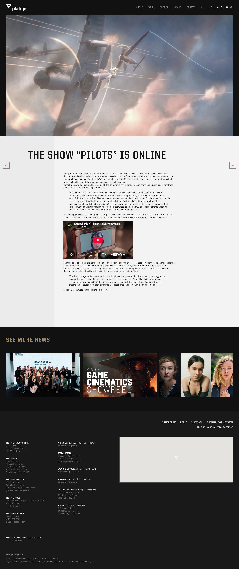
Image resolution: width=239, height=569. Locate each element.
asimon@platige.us (14, 464)
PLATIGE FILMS (169, 422)
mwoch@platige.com (15, 540)
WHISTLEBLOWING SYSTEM (220, 422)
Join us (177, 7)
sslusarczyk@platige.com (69, 514)
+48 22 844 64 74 (13, 451)
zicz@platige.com (65, 459)
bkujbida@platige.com (16, 522)
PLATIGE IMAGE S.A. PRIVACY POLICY (215, 427)
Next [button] (232, 375)
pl (202, 7)
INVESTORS (196, 422)
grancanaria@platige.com (17, 490)
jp (210, 7)
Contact (191, 7)
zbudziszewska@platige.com (70, 461)
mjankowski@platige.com (69, 472)
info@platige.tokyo (14, 506)
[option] (43, 375)
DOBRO (183, 422)
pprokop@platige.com (67, 446)
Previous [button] (6, 375)
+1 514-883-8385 (13, 519)
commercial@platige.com (69, 456)
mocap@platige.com (66, 498)
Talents (164, 7)
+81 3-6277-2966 (13, 503)
